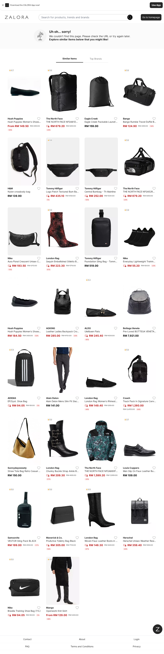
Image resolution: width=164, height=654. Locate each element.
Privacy (137, 646)
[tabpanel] (82, 345)
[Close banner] (2, 5)
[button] (82, 5)
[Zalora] (17, 17)
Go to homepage (151, 17)
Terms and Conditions (82, 646)
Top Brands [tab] (96, 58)
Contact (27, 639)
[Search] (129, 17)
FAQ (27, 646)
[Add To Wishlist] (39, 118)
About (82, 639)
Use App (156, 5)
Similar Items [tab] (69, 58)
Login (136, 639)
